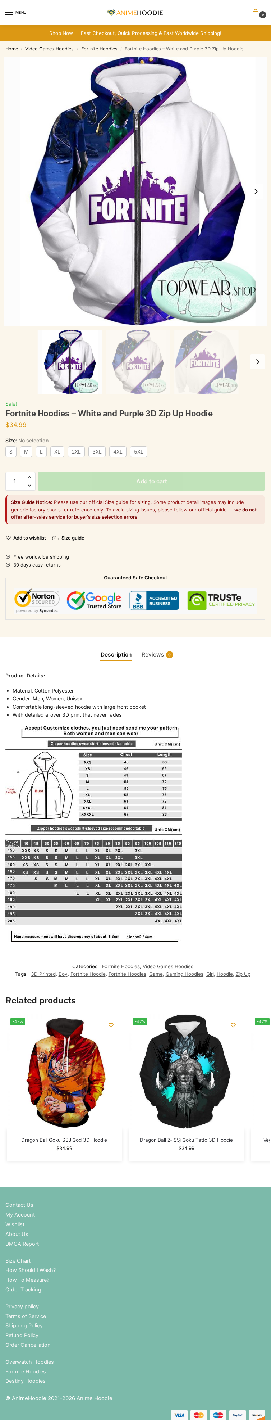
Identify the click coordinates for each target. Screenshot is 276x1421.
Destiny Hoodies (25, 1381)
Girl (210, 974)
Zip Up (243, 974)
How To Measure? (27, 1280)
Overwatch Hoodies (29, 1362)
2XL (76, 451)
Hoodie (225, 974)
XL (57, 451)
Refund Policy (21, 1335)
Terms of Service (25, 1316)
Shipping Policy (24, 1325)
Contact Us (19, 1205)
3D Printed (43, 974)
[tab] (116, 654)
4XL (118, 451)
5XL (138, 451)
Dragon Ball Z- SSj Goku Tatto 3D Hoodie (186, 1140)
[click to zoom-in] (138, 191)
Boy (63, 974)
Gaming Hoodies (184, 974)
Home (11, 48)
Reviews (156, 654)
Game (156, 974)
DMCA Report (22, 1244)
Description (116, 654)
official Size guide (108, 502)
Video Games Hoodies (49, 48)
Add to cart (151, 481)
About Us (16, 1234)
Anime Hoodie (94, 1398)
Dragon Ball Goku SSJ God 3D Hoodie (64, 1140)
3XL (97, 451)
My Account (20, 1215)
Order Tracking (23, 1289)
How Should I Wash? (30, 1270)
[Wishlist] (111, 1025)
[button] (257, 13)
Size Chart (18, 1261)
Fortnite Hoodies (99, 48)
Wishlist (14, 1224)
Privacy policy (22, 1306)
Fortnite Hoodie (88, 974)
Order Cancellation (28, 1345)
